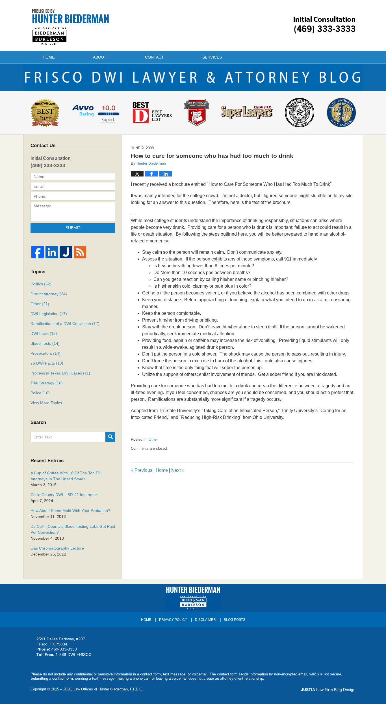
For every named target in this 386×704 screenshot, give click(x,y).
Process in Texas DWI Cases (60, 373)
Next (177, 470)
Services (212, 57)
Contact (154, 57)
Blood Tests (45, 343)
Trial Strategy (47, 383)
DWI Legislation (49, 313)
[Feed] (80, 252)
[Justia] (66, 252)
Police (40, 393)
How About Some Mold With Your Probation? (70, 510)
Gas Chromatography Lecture (57, 548)
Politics (41, 284)
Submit (73, 227)
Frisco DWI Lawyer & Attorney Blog (70, 27)
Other (153, 439)
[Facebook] (38, 252)
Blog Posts (234, 620)
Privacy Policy (173, 620)
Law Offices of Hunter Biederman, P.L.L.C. (108, 689)
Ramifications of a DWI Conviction (65, 323)
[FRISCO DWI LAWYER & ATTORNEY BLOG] (193, 77)
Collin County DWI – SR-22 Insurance (64, 494)
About (100, 57)
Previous (141, 470)
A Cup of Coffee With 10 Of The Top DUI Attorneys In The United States (67, 476)
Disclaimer (205, 620)
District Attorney (49, 294)
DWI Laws (44, 333)
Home (49, 57)
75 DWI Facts (47, 363)
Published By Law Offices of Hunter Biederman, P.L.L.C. (324, 25)
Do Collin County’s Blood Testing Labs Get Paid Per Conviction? (73, 529)
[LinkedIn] (52, 252)
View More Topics (46, 403)
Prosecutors (45, 353)
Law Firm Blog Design (328, 689)
